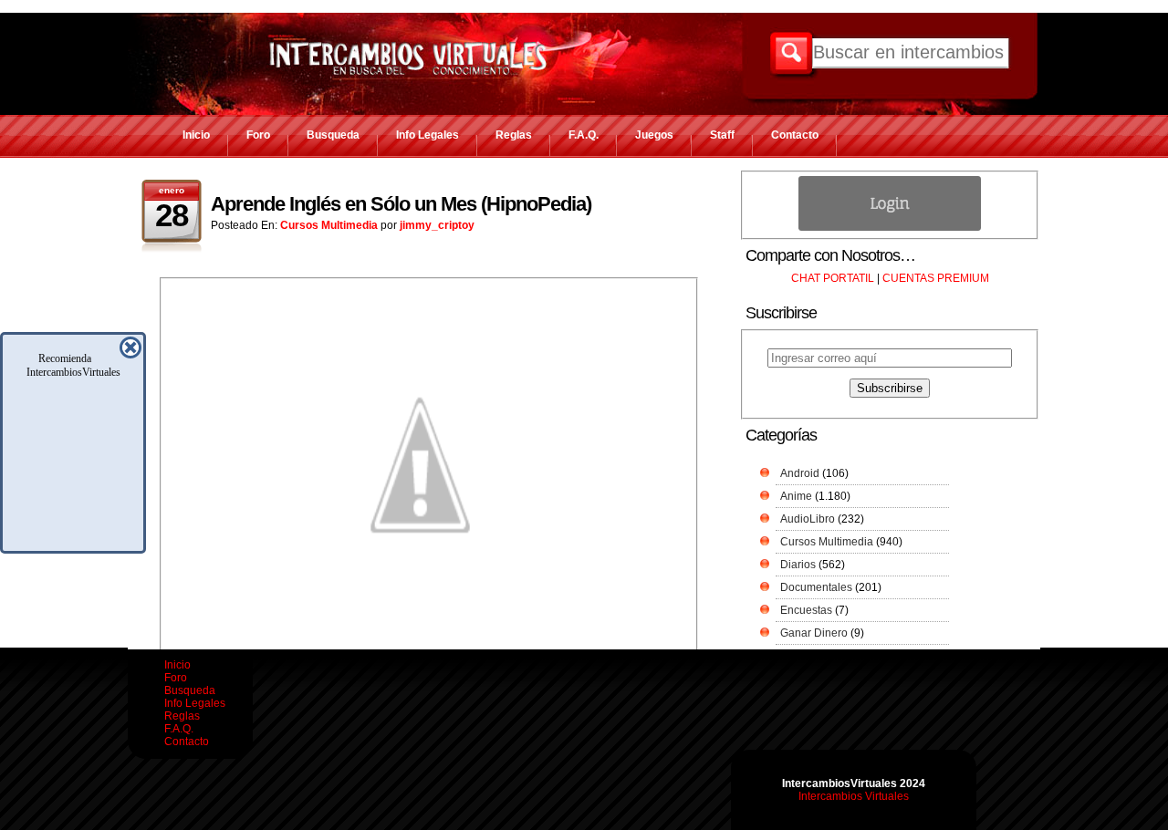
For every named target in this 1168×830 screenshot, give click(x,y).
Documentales (816, 587)
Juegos (654, 135)
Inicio (196, 135)
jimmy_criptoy (437, 225)
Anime (796, 496)
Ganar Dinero (814, 633)
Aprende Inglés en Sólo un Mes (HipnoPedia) (401, 203)
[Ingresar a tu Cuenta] (889, 227)
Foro (258, 135)
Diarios (798, 564)
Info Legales (427, 135)
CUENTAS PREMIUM (935, 278)
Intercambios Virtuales (853, 796)
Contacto (795, 135)
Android (799, 473)
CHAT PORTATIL (832, 278)
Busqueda (333, 135)
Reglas (513, 135)
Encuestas (806, 610)
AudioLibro (807, 519)
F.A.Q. (583, 135)
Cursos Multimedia (329, 225)
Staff (722, 135)
